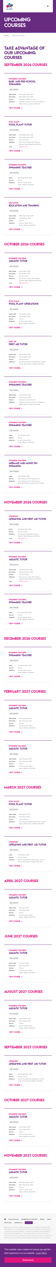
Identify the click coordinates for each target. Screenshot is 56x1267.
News (49, 1219)
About (42, 1219)
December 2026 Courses (25, 638)
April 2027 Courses (21, 880)
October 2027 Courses (24, 1100)
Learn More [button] (41, 1253)
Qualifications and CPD (29, 1219)
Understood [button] (28, 1260)
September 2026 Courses (25, 64)
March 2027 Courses (22, 787)
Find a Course (13, 1219)
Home (6, 35)
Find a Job (8, 1222)
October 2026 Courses (24, 244)
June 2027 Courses (21, 936)
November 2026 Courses (25, 502)
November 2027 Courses (25, 1155)
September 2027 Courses (25, 1047)
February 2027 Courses (25, 691)
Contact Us (18, 1222)
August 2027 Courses (23, 991)
